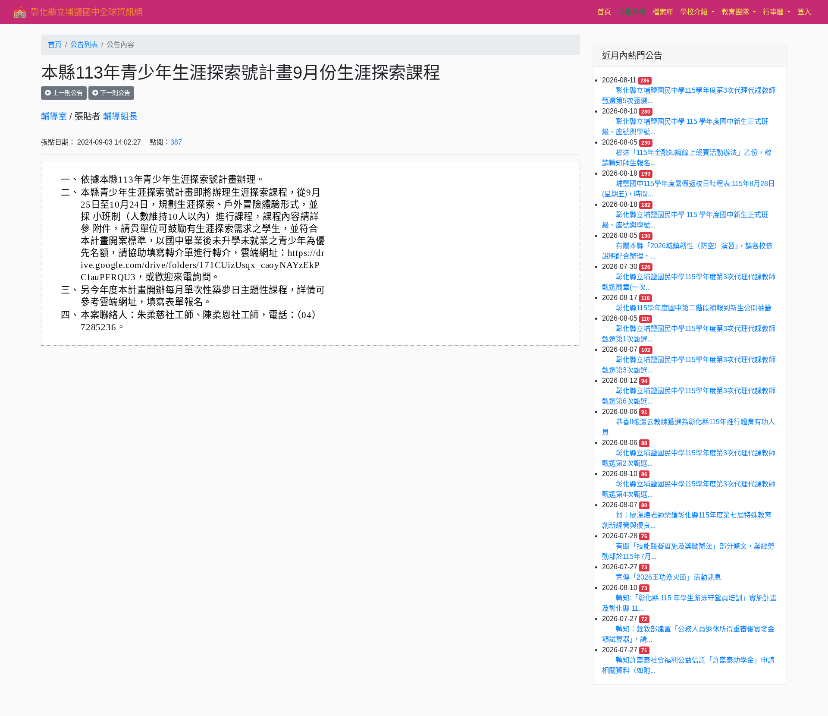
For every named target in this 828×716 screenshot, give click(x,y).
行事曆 (774, 12)
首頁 (606, 12)
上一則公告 (67, 92)
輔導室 (54, 116)
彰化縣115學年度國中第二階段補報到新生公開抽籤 (694, 308)
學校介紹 (694, 12)
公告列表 (84, 44)
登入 (804, 12)
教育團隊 (736, 12)
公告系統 (632, 12)
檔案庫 (662, 12)
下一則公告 (114, 92)
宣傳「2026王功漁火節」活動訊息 (668, 577)
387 (176, 142)
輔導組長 (120, 116)
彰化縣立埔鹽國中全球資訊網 (87, 12)
